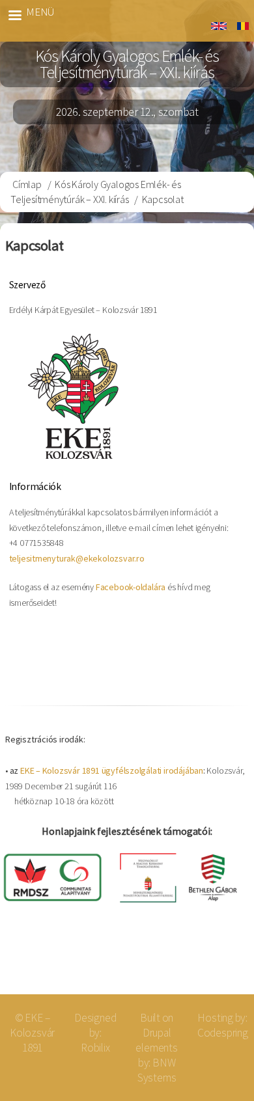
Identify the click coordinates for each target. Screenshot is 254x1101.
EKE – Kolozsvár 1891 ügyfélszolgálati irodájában (111, 770)
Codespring (222, 1033)
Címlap (27, 184)
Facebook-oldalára (130, 587)
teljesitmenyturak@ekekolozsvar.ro (77, 558)
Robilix (95, 1047)
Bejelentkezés (201, 963)
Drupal (157, 1033)
